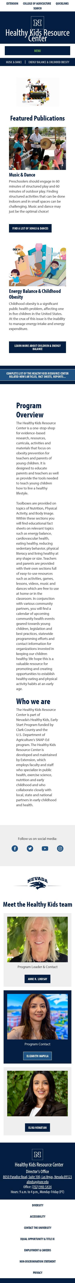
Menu (37, 50)
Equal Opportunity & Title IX (37, 1239)
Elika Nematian (37, 1128)
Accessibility (37, 1216)
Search (37, 8)
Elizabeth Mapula (37, 1056)
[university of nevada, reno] (37, 1154)
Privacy (37, 1273)
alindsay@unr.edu (38, 1181)
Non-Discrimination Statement (38, 1261)
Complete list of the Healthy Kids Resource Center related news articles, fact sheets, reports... (37, 375)
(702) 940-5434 (42, 1186)
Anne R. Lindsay (37, 979)
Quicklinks (62, 3)
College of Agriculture (37, 3)
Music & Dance (14, 62)
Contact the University (37, 1228)
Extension (12, 3)
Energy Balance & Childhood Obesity (49, 62)
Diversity (37, 1205)
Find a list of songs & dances (30, 228)
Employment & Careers (37, 1250)
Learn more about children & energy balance (37, 347)
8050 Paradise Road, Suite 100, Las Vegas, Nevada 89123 (37, 1176)
